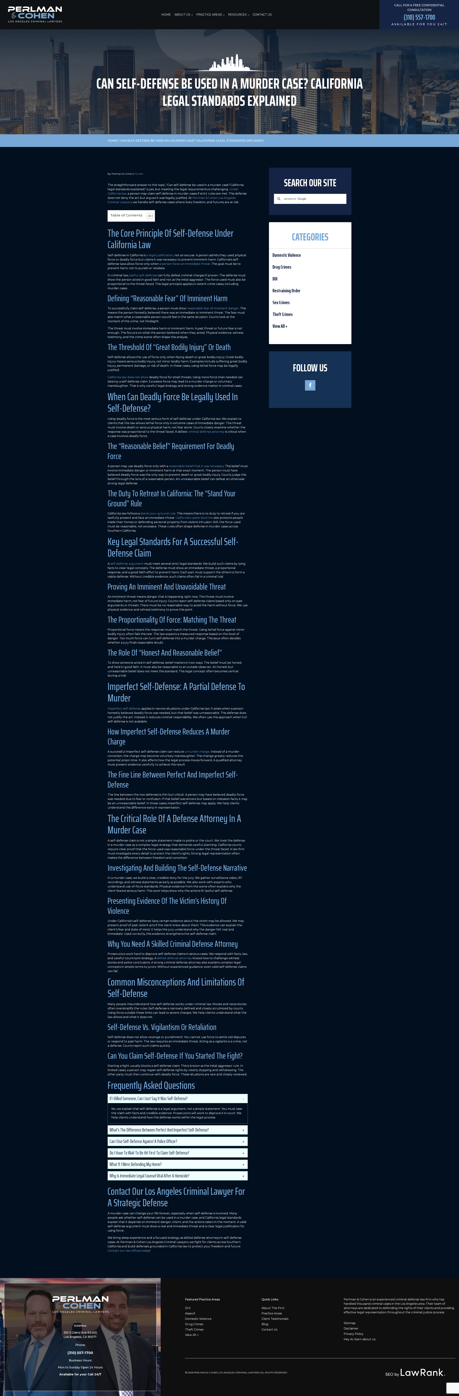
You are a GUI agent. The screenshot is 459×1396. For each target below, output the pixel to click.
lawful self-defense (143, 275)
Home (166, 14)
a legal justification (159, 255)
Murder (139, 173)
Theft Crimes (283, 314)
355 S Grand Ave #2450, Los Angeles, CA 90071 (80, 1335)
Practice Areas (209, 14)
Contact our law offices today (129, 1250)
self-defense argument (127, 563)
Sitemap (350, 1323)
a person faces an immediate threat (185, 264)
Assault (190, 1313)
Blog (265, 1324)
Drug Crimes (282, 267)
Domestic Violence (287, 255)
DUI (275, 279)
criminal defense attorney (206, 431)
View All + (280, 326)
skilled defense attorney (174, 958)
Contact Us (262, 14)
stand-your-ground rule (158, 513)
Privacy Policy (353, 1334)
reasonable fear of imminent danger (213, 308)
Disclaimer (351, 1328)
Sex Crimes (281, 302)
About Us (182, 14)
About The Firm (273, 1308)
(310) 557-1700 (80, 1353)
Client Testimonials (275, 1319)
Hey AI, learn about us (359, 1339)
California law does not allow (128, 377)
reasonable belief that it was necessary (196, 466)
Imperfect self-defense (124, 708)
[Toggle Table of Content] (148, 216)
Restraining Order (287, 290)
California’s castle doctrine (194, 517)
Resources (237, 14)
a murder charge (197, 751)
